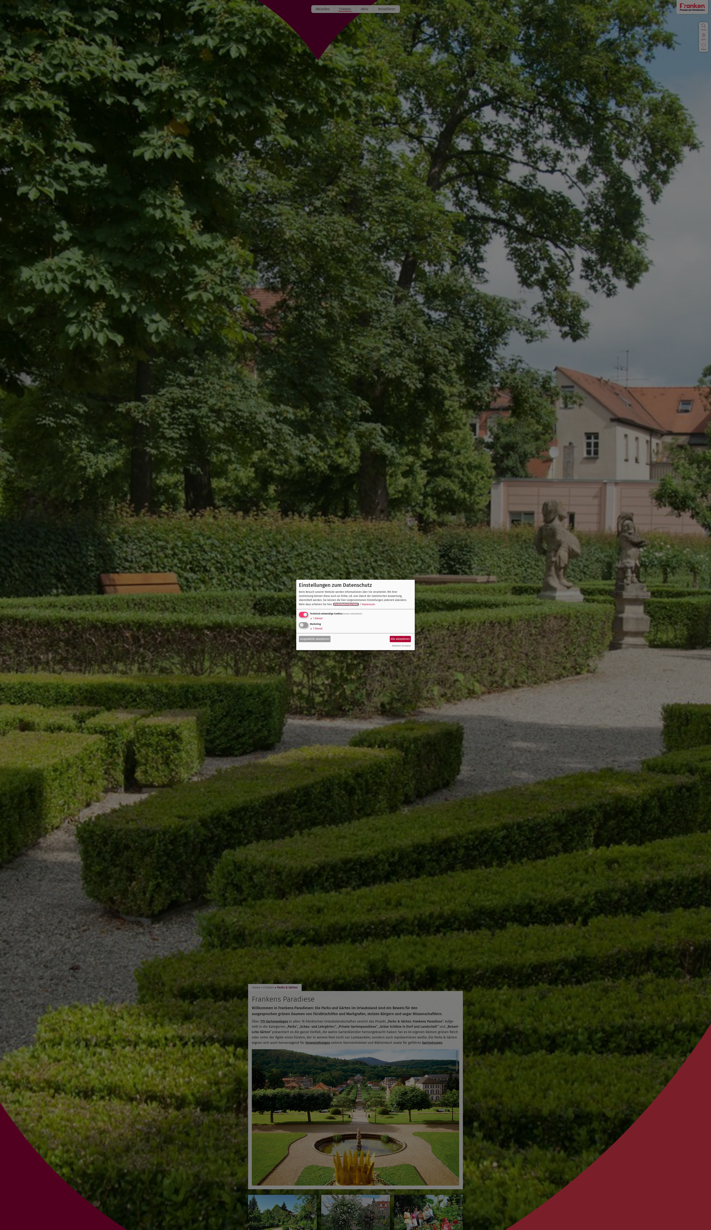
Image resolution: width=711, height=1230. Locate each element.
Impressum (368, 604)
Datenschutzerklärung (346, 604)
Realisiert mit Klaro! (401, 646)
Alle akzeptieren (400, 638)
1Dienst (316, 618)
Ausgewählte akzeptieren (315, 638)
